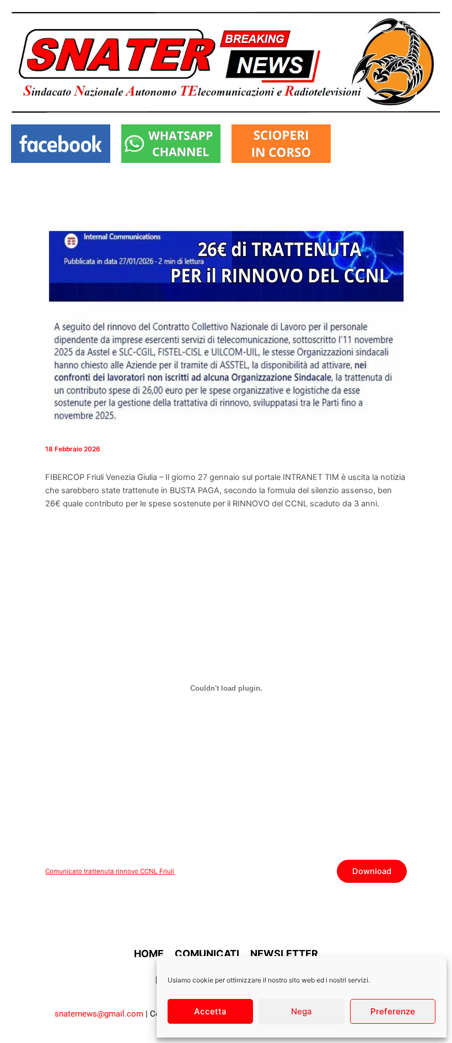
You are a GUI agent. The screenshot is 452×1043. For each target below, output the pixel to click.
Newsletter (284, 953)
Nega (301, 1011)
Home (149, 953)
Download (371, 871)
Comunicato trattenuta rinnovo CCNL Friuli (109, 871)
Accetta (210, 1011)
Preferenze (392, 1011)
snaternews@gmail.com (99, 1014)
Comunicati (207, 953)
